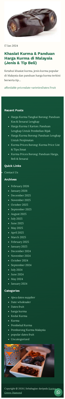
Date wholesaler (21, 302)
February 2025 (20, 241)
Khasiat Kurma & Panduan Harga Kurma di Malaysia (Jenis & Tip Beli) (29, 58)
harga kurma (19, 311)
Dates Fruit (49, 87)
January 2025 (19, 246)
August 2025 (18, 214)
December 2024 (21, 251)
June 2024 (17, 274)
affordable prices (14, 87)
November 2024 (21, 255)
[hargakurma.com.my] (32, 41)
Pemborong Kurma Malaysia (28, 330)
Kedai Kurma (19, 316)
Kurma (15, 320)
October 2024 (19, 260)
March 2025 (18, 237)
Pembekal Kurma (21, 325)
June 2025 (17, 223)
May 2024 (17, 279)
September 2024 (21, 265)
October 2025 (19, 204)
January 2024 (19, 283)
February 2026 (20, 186)
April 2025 (17, 232)
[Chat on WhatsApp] (58, 392)
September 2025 (21, 209)
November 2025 (21, 200)
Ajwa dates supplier (23, 297)
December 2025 (21, 195)
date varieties (33, 87)
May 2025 (17, 228)
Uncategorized (20, 339)
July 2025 (16, 218)
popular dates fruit (22, 334)
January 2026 (19, 190)
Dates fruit (17, 306)
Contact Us (11, 172)
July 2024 (16, 269)
